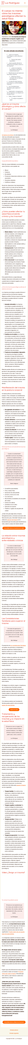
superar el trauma (21, 785)
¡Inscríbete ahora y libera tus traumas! (14, 1022)
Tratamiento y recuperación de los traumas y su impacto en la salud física (15, 93)
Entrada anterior (14, 1030)
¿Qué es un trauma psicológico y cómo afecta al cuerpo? (14, 56)
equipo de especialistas (8, 705)
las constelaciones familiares (18, 645)
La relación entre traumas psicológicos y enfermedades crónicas (15, 83)
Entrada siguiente (14, 1033)
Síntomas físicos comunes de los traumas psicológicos (16, 78)
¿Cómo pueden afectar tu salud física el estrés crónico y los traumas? (15, 64)
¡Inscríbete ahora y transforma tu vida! (14, 528)
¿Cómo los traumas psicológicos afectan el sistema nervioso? (16, 69)
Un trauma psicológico (8, 135)
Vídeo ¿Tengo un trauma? (15, 96)
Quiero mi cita (14, 709)
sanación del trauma (12, 520)
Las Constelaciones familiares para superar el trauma (13, 88)
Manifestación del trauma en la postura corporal (15, 73)
